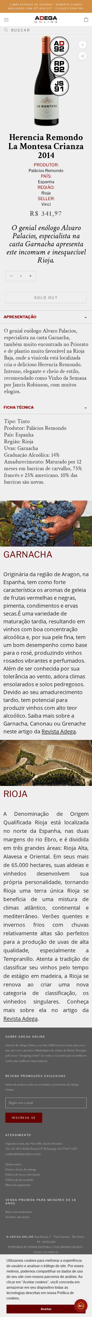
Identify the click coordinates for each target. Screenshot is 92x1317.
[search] (48, 30)
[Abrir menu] (6, 19)
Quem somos (13, 1164)
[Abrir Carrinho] (86, 19)
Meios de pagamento (18, 1185)
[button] (21, 1298)
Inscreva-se (24, 1117)
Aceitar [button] (46, 1309)
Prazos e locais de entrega (20, 1169)
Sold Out (46, 298)
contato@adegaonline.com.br (23, 1154)
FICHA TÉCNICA (19, 407)
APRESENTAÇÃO (20, 317)
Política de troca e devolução (22, 1175)
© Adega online (20, 1236)
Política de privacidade (19, 1180)
